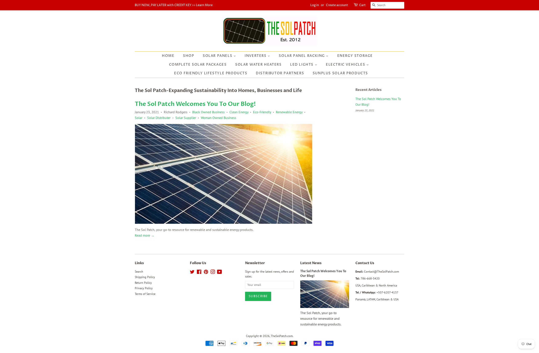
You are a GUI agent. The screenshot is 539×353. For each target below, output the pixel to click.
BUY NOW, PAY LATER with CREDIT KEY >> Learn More (174, 5)
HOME (168, 55)
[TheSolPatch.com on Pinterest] (206, 272)
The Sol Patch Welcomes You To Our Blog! (195, 104)
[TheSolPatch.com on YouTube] (219, 272)
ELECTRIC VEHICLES (346, 64)
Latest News (311, 263)
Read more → (144, 235)
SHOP (188, 55)
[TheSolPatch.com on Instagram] (212, 272)
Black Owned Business (208, 112)
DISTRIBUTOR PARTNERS (280, 73)
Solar (138, 118)
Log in (314, 5)
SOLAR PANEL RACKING (302, 55)
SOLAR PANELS (218, 55)
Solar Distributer (159, 118)
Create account (337, 5)
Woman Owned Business (218, 118)
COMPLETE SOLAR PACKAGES (198, 64)
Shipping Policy (145, 277)
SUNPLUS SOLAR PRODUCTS (340, 73)
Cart (362, 5)
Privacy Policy (144, 288)
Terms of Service (145, 294)
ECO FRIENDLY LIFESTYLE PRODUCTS (210, 73)
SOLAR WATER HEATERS (258, 64)
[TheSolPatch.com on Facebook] (199, 272)
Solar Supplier (185, 118)
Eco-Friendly (262, 112)
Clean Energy (238, 112)
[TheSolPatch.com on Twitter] (192, 272)
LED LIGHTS (302, 64)
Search (139, 271)
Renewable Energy (289, 112)
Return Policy (143, 283)
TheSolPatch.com (282, 336)
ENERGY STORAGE (355, 55)
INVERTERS (256, 55)
